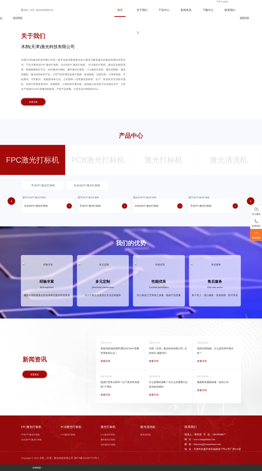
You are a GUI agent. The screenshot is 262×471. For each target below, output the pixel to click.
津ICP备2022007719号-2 (86, 458)
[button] (17, 18)
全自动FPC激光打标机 (87, 185)
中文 (219, 1)
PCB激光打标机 (68, 435)
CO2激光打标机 (108, 435)
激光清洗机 (145, 435)
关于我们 (142, 10)
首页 (120, 10)
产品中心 (164, 10)
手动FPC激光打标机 (43, 185)
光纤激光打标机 (108, 445)
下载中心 (208, 10)
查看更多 (34, 374)
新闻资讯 (186, 10)
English (224, 1)
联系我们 (230, 10)
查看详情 (33, 102)
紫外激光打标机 (108, 440)
